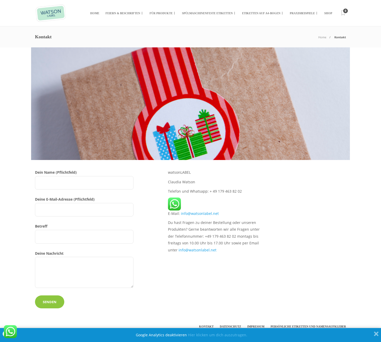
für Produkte (161, 13)
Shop (328, 13)
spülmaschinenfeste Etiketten (207, 13)
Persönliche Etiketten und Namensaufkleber (308, 326)
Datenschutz (230, 326)
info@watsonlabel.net (200, 213)
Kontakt (206, 326)
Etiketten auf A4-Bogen (261, 13)
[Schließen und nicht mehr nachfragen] (376, 335)
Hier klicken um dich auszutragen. (217, 334)
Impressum (255, 326)
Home (94, 13)
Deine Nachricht (49, 253)
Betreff (41, 226)
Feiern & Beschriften (122, 13)
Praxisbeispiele (302, 13)
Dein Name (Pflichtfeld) (56, 172)
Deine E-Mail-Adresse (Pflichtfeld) (65, 199)
